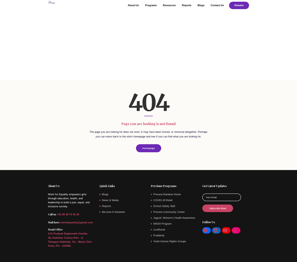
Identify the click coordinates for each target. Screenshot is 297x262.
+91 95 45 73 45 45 (68, 214)
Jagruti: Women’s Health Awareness (174, 217)
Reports (106, 206)
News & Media (110, 200)
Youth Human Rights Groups (169, 241)
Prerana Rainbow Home (167, 194)
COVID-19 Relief (163, 200)
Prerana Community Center (169, 212)
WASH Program (162, 223)
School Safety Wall (164, 206)
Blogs (105, 194)
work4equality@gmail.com (76, 222)
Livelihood (159, 229)
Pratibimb (158, 235)
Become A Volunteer (113, 212)
